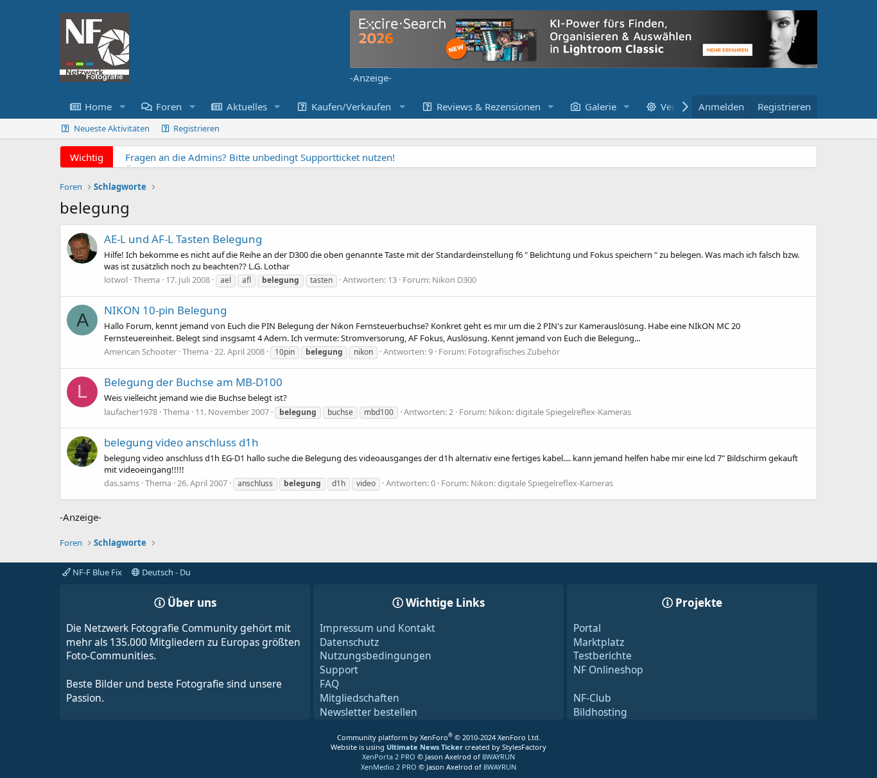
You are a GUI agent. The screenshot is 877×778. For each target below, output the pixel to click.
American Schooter (140, 351)
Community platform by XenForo (439, 737)
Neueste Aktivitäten (112, 128)
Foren (169, 106)
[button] (122, 107)
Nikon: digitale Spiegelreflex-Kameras (560, 412)
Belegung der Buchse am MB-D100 (193, 382)
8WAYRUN (498, 756)
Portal (587, 628)
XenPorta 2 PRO (388, 756)
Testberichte (602, 655)
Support (339, 670)
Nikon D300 (454, 279)
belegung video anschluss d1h (181, 442)
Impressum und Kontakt (377, 628)
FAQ (329, 684)
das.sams (121, 483)
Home (98, 106)
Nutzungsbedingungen (375, 655)
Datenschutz (349, 642)
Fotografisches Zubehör (514, 351)
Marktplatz (598, 642)
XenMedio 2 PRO (389, 767)
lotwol (116, 279)
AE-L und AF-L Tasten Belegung (183, 239)
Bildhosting (600, 712)
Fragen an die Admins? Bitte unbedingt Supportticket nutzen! (260, 157)
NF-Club (592, 698)
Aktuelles (247, 106)
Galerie (600, 106)
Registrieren (196, 128)
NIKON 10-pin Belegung (165, 310)
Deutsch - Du (165, 572)
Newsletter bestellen (368, 712)
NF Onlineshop (608, 670)
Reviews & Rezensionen (489, 106)
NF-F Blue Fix (96, 572)
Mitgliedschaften (359, 698)
